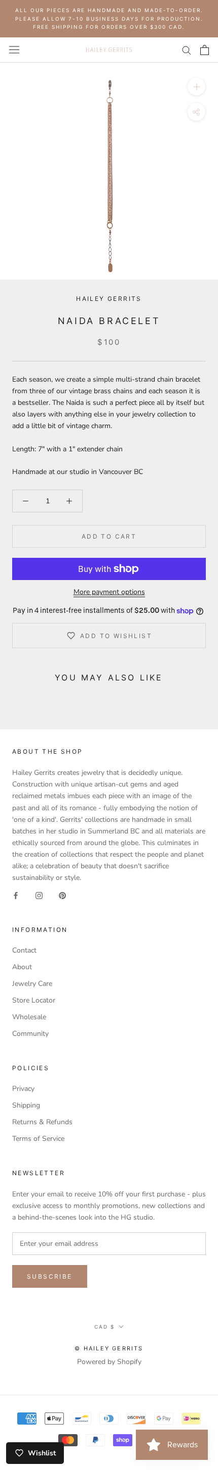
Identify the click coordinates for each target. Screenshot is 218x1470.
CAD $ (104, 1327)
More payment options (109, 592)
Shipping (26, 1105)
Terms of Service (38, 1138)
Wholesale (29, 1017)
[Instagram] (39, 895)
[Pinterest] (62, 895)
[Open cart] (204, 50)
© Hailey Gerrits (109, 1348)
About (22, 967)
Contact (24, 950)
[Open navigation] (14, 50)
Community (30, 1033)
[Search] (186, 49)
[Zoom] (196, 86)
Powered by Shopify (109, 1362)
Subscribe (49, 1276)
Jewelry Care (32, 983)
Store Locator (33, 1000)
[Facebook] (15, 895)
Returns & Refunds (42, 1122)
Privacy (23, 1088)
